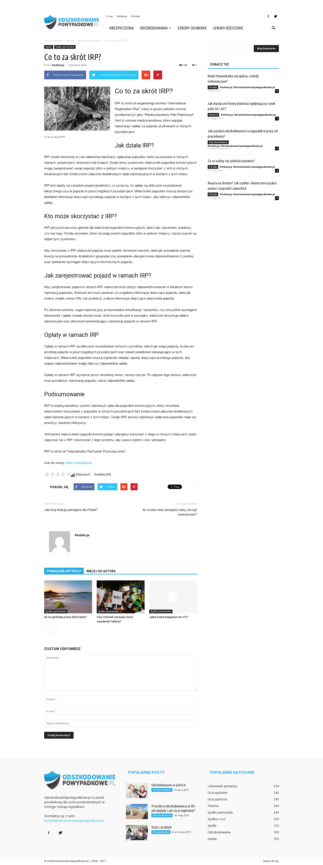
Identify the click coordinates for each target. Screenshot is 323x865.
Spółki (48, 46)
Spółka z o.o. (217, 819)
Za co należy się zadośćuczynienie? (231, 161)
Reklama (122, 16)
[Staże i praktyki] (137, 832)
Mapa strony (271, 861)
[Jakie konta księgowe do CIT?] (173, 596)
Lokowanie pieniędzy (222, 786)
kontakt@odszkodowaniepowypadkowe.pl (74, 820)
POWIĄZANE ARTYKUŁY (64, 571)
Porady (213, 87)
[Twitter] (275, 16)
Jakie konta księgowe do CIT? (168, 617)
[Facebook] (268, 16)
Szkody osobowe (192, 28)
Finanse (213, 114)
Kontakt (135, 16)
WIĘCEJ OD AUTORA (101, 571)
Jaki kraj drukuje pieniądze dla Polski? (71, 510)
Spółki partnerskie (65, 46)
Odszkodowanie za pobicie (168, 785)
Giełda (212, 839)
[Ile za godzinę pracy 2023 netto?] (68, 596)
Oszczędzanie (217, 792)
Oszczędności (217, 799)
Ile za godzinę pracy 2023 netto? (65, 617)
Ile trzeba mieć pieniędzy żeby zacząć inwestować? (170, 512)
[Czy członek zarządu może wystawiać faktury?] (121, 596)
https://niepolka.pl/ (79, 463)
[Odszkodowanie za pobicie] (137, 790)
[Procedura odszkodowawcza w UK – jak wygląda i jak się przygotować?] (137, 811)
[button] (273, 28)
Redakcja (58, 65)
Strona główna (53, 40)
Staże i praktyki (161, 827)
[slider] (57, 474)
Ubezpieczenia (121, 28)
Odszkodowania (154, 28)
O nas (109, 16)
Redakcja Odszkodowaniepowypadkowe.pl (247, 87)
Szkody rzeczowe (228, 28)
